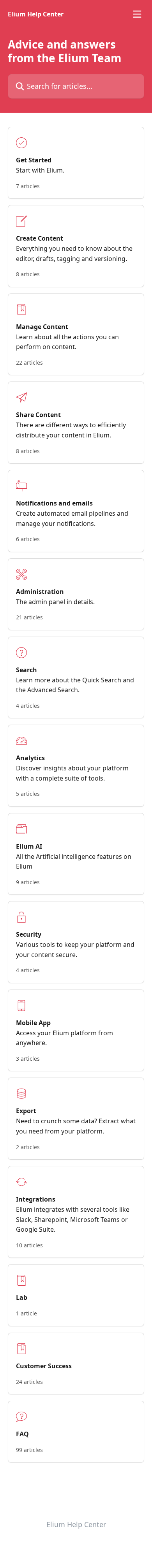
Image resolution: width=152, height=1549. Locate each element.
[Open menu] (137, 14)
